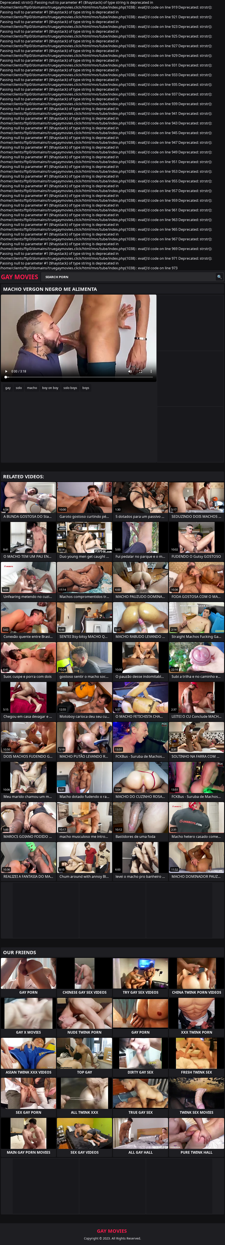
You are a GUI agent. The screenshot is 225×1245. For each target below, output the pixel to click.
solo (19, 388)
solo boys (70, 388)
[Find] (219, 277)
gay (8, 388)
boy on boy (50, 388)
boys (85, 388)
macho (32, 388)
